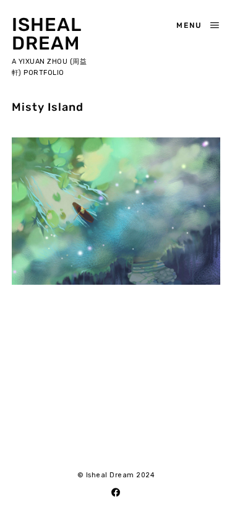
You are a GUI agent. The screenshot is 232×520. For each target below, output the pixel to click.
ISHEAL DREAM (46, 34)
